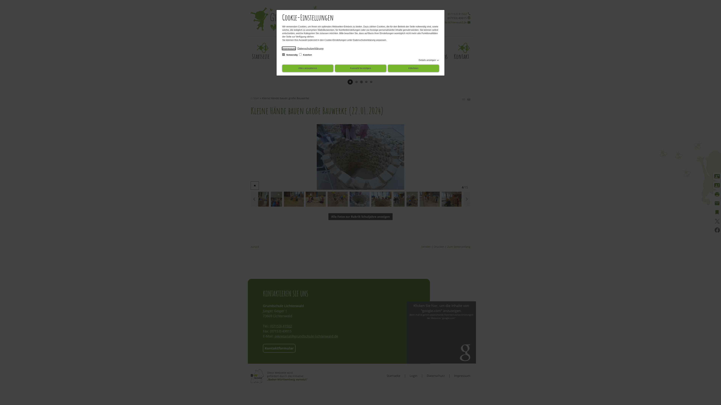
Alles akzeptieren (307, 68)
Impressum (289, 48)
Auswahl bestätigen (360, 68)
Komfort (307, 55)
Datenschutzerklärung (310, 48)
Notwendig (292, 55)
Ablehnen (413, 68)
